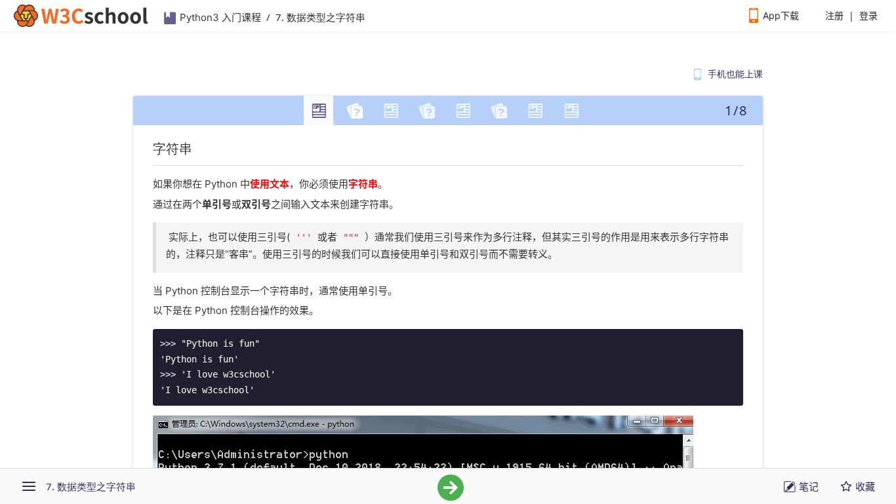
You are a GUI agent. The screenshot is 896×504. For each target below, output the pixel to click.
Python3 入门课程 (220, 17)
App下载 (781, 15)
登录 (868, 15)
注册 (834, 15)
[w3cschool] (80, 15)
